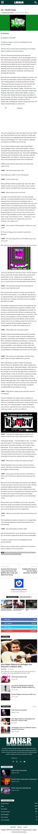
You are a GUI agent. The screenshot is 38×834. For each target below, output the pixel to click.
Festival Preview (5, 811)
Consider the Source (24, 99)
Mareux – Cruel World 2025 (31, 609)
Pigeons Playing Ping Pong (26, 101)
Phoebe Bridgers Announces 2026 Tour (23, 694)
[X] (7, 561)
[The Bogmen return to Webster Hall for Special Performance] (5, 730)
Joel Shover (4, 669)
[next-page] (20, 613)
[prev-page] (18, 613)
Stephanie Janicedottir (8, 12)
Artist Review (4, 817)
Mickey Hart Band (16, 95)
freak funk (32, 552)
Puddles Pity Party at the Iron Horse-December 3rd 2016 (29, 571)
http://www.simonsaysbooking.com (19, 591)
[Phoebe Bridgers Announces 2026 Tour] (5, 696)
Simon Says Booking (14, 829)
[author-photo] (19, 583)
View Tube (13, 827)
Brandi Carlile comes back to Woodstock (24, 779)
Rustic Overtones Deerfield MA (21, 788)
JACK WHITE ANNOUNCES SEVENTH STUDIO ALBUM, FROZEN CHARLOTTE (23, 686)
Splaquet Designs (32, 829)
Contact (25, 827)
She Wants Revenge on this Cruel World (18, 609)
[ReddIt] (11, 561)
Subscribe (33, 631)
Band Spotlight (5, 814)
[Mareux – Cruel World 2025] (31, 604)
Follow (33, 623)
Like (35, 619)
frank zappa (25, 552)
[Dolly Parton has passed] (5, 712)
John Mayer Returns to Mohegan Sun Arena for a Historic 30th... (16, 665)
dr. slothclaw (17, 552)
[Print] (20, 561)
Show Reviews (5, 803)
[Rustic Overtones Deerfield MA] (5, 790)
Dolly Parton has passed (19, 710)
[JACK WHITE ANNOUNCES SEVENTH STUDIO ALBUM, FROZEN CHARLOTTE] (5, 688)
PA (19, 554)
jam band (4, 554)
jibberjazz (10, 554)
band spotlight (9, 552)
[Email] (15, 561)
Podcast (20, 827)
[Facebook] (3, 561)
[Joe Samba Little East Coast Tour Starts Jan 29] (6, 604)
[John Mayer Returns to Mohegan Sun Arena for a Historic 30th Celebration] (19, 650)
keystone (16, 554)
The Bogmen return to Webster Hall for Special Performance (23, 728)
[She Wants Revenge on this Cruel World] (19, 604)
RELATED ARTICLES (12, 597)
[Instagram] (17, 762)
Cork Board (4, 809)
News (2, 806)
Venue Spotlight (5, 820)
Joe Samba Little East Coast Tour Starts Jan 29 (6, 609)
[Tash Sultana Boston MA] (5, 679)
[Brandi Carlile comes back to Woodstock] (5, 781)
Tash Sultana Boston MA (19, 677)
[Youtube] (24, 762)
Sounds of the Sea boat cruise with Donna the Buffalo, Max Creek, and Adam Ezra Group (9, 572)
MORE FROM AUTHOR (25, 597)
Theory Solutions (22, 832)
